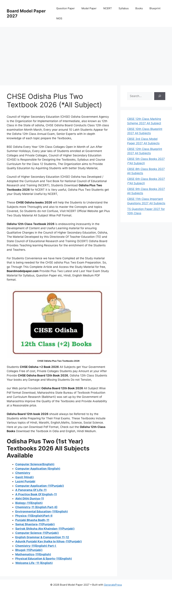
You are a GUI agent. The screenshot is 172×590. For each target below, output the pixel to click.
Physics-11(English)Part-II (33, 515)
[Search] (159, 96)
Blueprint (154, 8)
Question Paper (65, 8)
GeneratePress (113, 584)
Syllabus (124, 8)
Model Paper (89, 8)
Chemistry (22, 472)
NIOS (59, 18)
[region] (86, 54)
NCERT (107, 8)
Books (139, 8)
